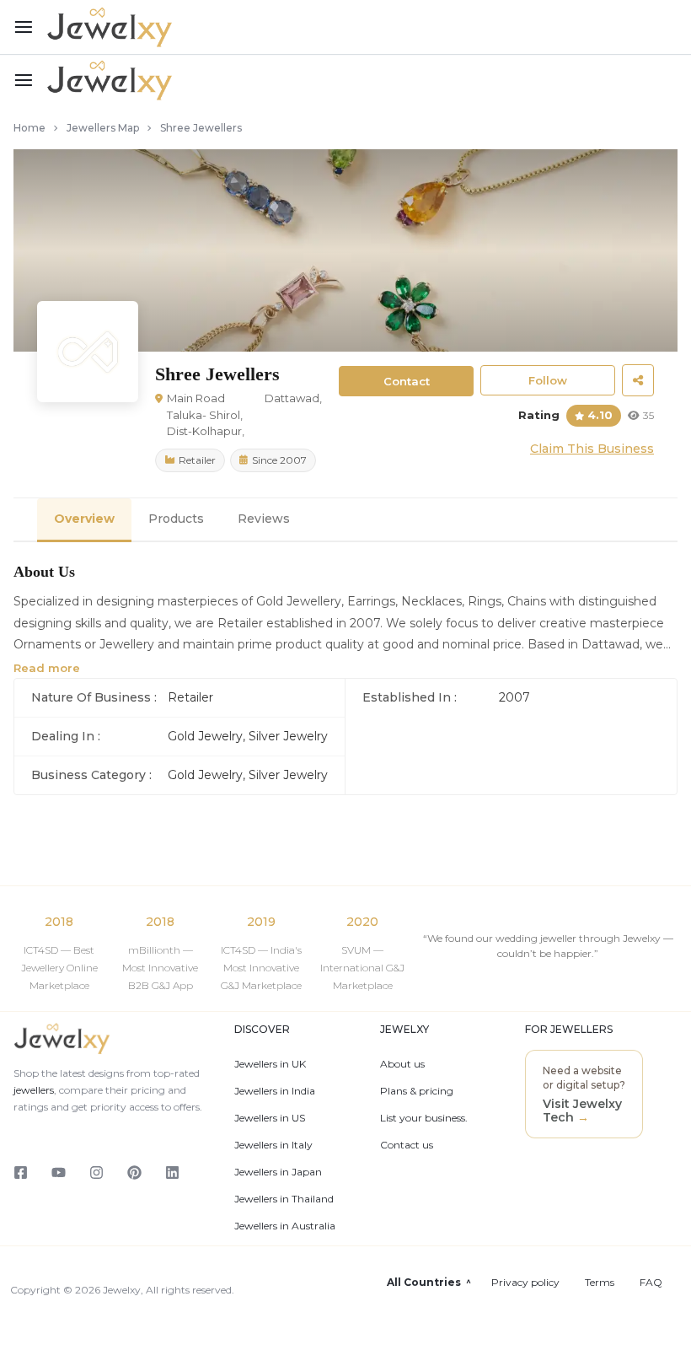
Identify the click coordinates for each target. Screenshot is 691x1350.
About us (402, 1064)
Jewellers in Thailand (284, 1199)
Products (176, 518)
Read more (46, 668)
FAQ (651, 1282)
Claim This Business (592, 448)
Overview (84, 518)
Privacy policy (525, 1282)
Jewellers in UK (270, 1064)
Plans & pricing (416, 1091)
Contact (406, 381)
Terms (599, 1282)
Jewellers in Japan (278, 1172)
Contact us (406, 1145)
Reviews (264, 518)
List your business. (424, 1118)
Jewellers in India (274, 1091)
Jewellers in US (269, 1118)
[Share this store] (638, 380)
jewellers (33, 1090)
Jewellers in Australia (284, 1226)
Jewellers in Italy (273, 1145)
